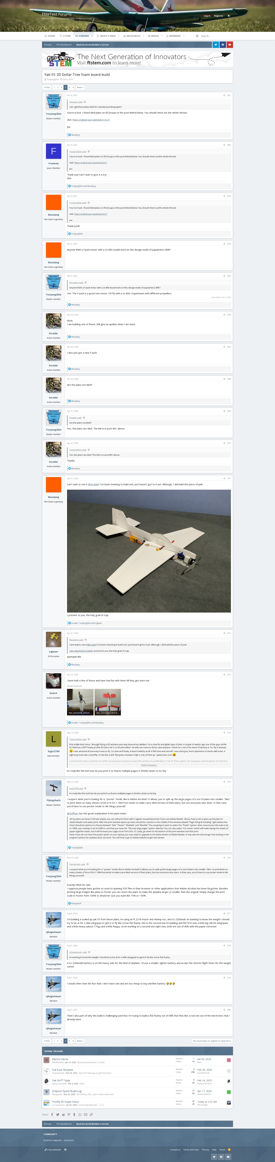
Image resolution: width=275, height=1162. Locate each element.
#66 (229, 314)
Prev (48, 87)
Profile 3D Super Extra (65, 1101)
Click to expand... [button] (149, 765)
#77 (229, 913)
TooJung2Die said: (78, 151)
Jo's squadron (58, 1105)
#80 (229, 1009)
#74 (229, 732)
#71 (229, 478)
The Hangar (202, 1104)
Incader (53, 333)
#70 (229, 443)
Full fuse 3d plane (62, 1070)
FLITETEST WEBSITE (53, 1140)
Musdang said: (76, 282)
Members (175, 35)
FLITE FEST (69, 1140)
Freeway (54, 163)
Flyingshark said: (77, 864)
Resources (133, 35)
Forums (84, 35)
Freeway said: (76, 101)
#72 (229, 633)
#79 (229, 977)
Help (214, 1149)
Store (67, 35)
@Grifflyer (72, 813)
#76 (229, 857)
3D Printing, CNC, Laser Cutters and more (95, 1094)
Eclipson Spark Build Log (67, 1091)
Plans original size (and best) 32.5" (91, 119)
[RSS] (229, 1149)
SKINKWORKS (58, 1062)
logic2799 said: (76, 788)
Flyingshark (53, 800)
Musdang (53, 214)
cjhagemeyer (53, 932)
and (83, 186)
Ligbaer (53, 651)
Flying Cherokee (59, 1083)
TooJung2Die (53, 79)
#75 (229, 781)
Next (79, 87)
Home (51, 35)
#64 (229, 243)
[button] (92, 36)
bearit (53, 693)
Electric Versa (60, 1059)
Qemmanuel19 (204, 1094)
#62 (229, 145)
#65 (229, 276)
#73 (229, 674)
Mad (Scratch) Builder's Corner (91, 1062)
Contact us (175, 1149)
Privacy (205, 1149)
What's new (108, 35)
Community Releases (87, 1105)
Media (155, 35)
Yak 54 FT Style (61, 1080)
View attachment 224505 (81, 650)
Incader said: (75, 417)
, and (86, 623)
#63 (229, 196)
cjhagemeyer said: (78, 952)
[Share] (224, 95)
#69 (229, 411)
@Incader (93, 484)
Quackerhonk (58, 1073)
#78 (229, 945)
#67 (229, 346)
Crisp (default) (54, 1149)
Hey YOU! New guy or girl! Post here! (95, 1073)
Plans (82, 1083)
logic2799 (53, 751)
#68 (229, 379)
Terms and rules (191, 1149)
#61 (229, 95)
